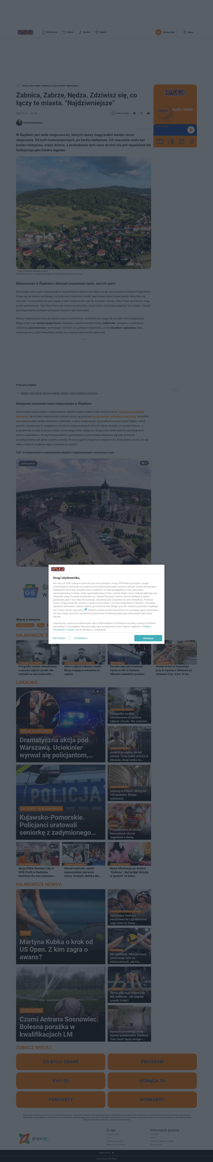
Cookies (70, 629)
